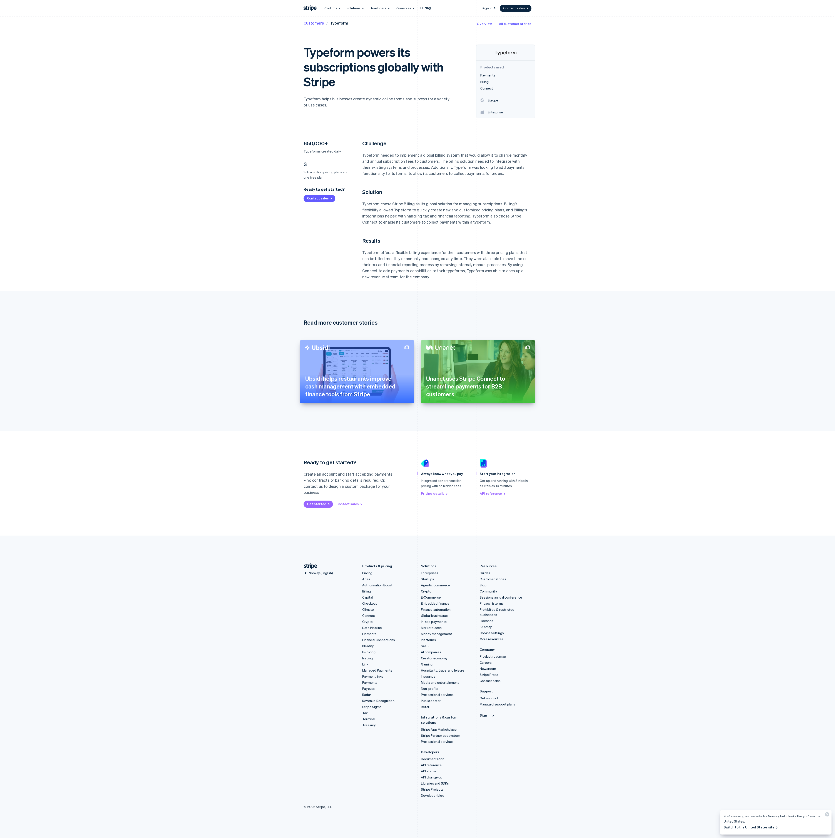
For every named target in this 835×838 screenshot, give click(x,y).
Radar (366, 694)
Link (365, 664)
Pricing (425, 8)
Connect (368, 615)
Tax (365, 713)
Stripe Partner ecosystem (440, 735)
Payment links (372, 676)
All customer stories (515, 24)
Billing (366, 591)
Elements (369, 634)
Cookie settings (492, 633)
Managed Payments (377, 670)
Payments (370, 682)
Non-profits (430, 688)
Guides (485, 573)
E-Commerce (431, 597)
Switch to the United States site (749, 827)
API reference (491, 493)
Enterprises (429, 573)
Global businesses (435, 615)
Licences (486, 621)
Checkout (369, 603)
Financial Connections (378, 640)
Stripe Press (489, 674)
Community (488, 591)
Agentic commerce (435, 585)
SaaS (425, 646)
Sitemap (486, 627)
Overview (484, 24)
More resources (492, 639)
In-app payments (434, 621)
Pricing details (432, 493)
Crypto (367, 621)
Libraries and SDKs (435, 783)
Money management (436, 634)
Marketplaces (431, 628)
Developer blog (432, 795)
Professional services (437, 694)
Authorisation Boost (377, 585)
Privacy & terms (492, 603)
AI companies (431, 652)
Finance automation (436, 609)
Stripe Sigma (371, 707)
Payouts (368, 688)
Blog (483, 585)
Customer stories (493, 579)
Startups (427, 579)
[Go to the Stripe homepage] (309, 566)
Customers (314, 22)
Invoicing (369, 652)
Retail (425, 707)
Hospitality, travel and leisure (442, 670)
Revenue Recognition (378, 701)
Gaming (427, 664)
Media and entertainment (440, 682)
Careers (486, 662)
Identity (368, 646)
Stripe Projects (432, 789)
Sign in (487, 8)
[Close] (827, 815)
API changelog (432, 777)
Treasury (369, 725)
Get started (316, 504)
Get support (489, 698)
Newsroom (488, 668)
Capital (367, 597)
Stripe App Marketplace (439, 729)
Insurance (428, 676)
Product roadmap (493, 656)
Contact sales (514, 8)
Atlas (366, 579)
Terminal (368, 719)
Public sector (431, 701)
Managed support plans (497, 704)
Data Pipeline (372, 628)
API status (428, 771)
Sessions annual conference (501, 597)
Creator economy (434, 658)
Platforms (428, 640)
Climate (368, 609)
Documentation (432, 759)
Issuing (367, 658)
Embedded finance (435, 603)
